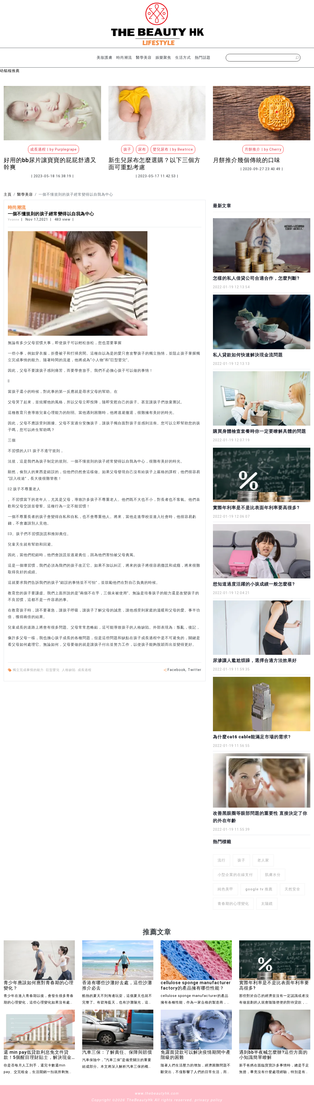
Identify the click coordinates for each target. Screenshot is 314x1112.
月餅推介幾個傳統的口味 (246, 160)
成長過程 (85, 670)
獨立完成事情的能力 (29, 670)
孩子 (241, 860)
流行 (221, 860)
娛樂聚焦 (163, 57)
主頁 (8, 194)
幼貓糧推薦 (10, 71)
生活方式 (183, 57)
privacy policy (208, 1099)
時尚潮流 (124, 57)
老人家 (263, 860)
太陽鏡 (267, 903)
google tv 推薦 (259, 889)
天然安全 (292, 889)
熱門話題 (202, 57)
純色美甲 (225, 889)
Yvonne (13, 219)
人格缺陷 (69, 670)
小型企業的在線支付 (235, 875)
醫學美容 (144, 57)
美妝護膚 (104, 57)
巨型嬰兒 (53, 670)
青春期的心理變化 (233, 903)
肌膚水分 (273, 875)
